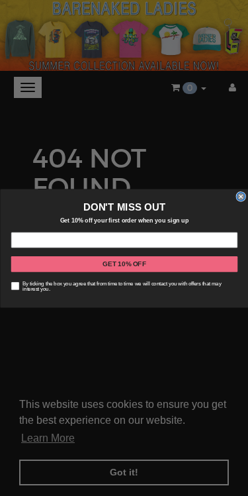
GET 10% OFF (124, 264)
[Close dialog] (241, 196)
